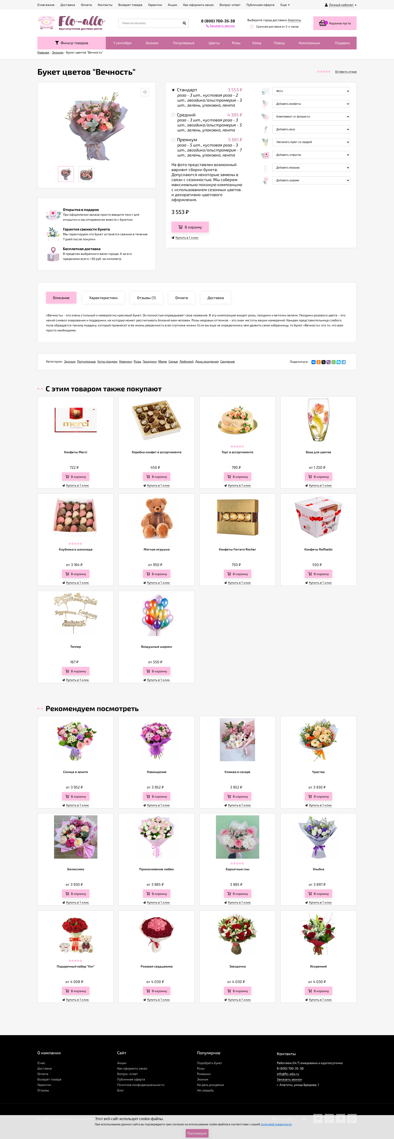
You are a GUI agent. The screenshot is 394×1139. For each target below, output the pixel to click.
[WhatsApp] (334, 362)
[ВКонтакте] (313, 362)
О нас (41, 1063)
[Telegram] (344, 362)
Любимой (186, 361)
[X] (323, 362)
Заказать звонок (289, 1079)
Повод (279, 43)
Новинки (125, 361)
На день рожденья (210, 1085)
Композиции (309, 43)
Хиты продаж (107, 361)
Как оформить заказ (132, 1068)
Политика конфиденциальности (140, 1085)
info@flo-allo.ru (288, 1074)
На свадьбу (205, 1090)
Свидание (227, 361)
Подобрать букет (209, 1063)
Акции (121, 1063)
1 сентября (122, 43)
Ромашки (204, 1074)
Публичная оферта (131, 1079)
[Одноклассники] (318, 362)
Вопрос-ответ (127, 1074)
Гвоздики (150, 361)
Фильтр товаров (73, 43)
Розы (236, 43)
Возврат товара (49, 1079)
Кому (257, 43)
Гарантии (44, 1085)
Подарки (342, 43)
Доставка (44, 1068)
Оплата (42, 1074)
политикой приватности (276, 1124)
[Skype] (339, 362)
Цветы (214, 43)
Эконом (151, 43)
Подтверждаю (197, 1133)
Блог (120, 1090)
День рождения (207, 361)
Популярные (183, 43)
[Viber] (329, 362)
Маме (162, 361)
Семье (173, 361)
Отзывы (43, 1090)
